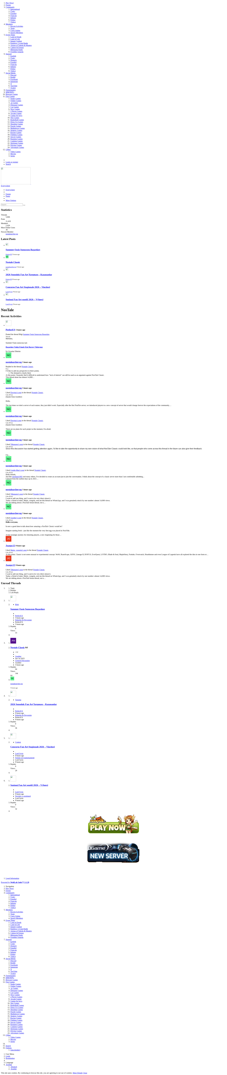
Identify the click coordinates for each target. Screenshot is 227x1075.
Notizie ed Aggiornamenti (24, 758)
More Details (77, 1073)
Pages (8, 196)
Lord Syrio (9, 292)
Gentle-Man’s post (17, 470)
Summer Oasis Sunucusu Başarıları (23, 249)
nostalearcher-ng (12, 234)
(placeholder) (15, 1050)
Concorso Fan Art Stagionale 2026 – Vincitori (28, 287)
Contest (18, 742)
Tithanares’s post (17, 444)
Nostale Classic (13, 262)
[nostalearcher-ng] (8, 357)
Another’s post (15, 518)
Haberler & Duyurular (23, 620)
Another (18, 656)
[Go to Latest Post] (12, 680)
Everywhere (5, 186)
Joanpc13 (10, 545)
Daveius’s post (16, 393)
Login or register (12, 162)
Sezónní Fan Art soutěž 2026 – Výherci (24, 299)
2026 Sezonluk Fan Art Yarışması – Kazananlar (29, 274)
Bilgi (17, 605)
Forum (8, 194)
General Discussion (22, 661)
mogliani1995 (17, 477)
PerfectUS (9, 254)
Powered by (15, 882)
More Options (11, 200)
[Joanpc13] (8, 541)
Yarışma (18, 700)
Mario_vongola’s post (19, 550)
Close (85, 1073)
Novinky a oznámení (23, 796)
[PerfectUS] (8, 325)
